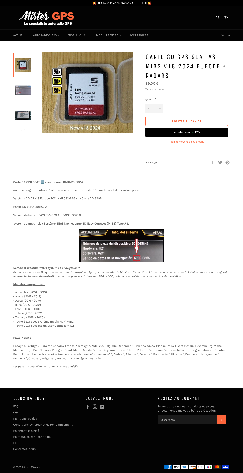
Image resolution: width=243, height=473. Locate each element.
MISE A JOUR (77, 35)
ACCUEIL (19, 35)
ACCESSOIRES (139, 35)
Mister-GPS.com (31, 467)
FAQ (15, 406)
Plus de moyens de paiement (187, 141)
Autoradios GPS (45, 35)
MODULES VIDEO (107, 35)
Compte (225, 35)
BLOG (16, 443)
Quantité (150, 99)
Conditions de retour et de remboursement (43, 424)
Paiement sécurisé (26, 430)
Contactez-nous (24, 449)
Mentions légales (25, 418)
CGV (16, 412)
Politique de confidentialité (32, 437)
